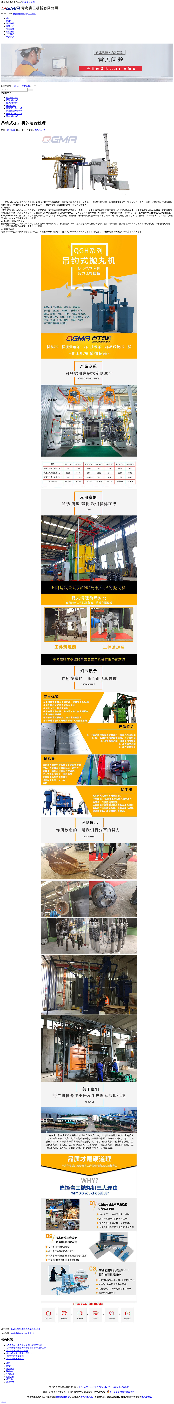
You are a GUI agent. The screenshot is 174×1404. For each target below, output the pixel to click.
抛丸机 (9, 21)
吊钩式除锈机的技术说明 (22, 1333)
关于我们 (10, 34)
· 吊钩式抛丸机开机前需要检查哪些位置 (24, 1345)
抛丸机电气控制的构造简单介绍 (25, 1329)
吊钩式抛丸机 (86, 1397)
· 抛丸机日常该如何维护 (17, 1351)
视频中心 (10, 26)
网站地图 (30, 2)
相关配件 (10, 29)
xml (109, 1387)
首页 (8, 18)
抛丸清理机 (147, 1397)
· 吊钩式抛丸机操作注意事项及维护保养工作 (26, 1348)
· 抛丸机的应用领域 (15, 1359)
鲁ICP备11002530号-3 (88, 1387)
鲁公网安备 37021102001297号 (122, 1392)
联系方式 (10, 37)
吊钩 (43, 130)
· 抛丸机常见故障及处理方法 (19, 1353)
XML (24, 2)
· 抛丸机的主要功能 (15, 1356)
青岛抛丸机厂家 (63, 1397)
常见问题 (10, 23)
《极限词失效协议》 (121, 1387)
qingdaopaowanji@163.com (24, 14)
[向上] (3, 1401)
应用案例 (10, 31)
